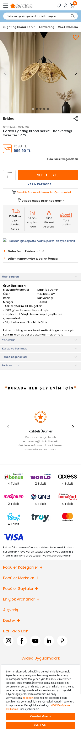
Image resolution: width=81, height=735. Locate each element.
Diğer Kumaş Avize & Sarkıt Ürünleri (33, 259)
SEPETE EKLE (48, 175)
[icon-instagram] (8, 640)
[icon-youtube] (35, 640)
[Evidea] (21, 5)
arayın (59, 201)
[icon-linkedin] (49, 640)
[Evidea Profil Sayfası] (65, 5)
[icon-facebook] (22, 640)
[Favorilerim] (58, 5)
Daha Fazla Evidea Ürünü (26, 251)
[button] (33, 109)
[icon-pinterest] (62, 640)
